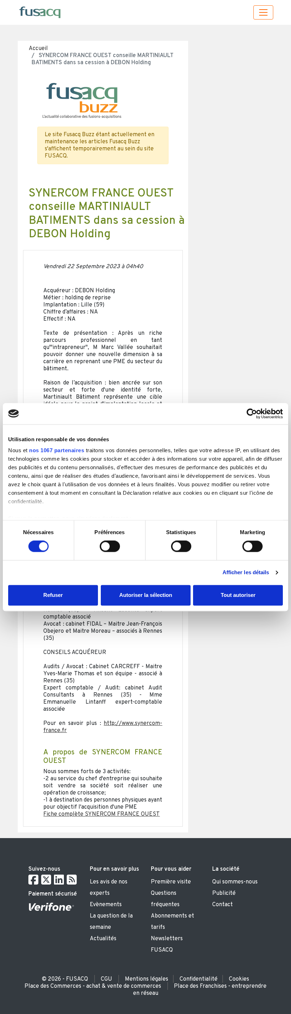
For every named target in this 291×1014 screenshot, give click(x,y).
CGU (106, 979)
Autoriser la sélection (145, 595)
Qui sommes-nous (235, 882)
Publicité (224, 893)
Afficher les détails (246, 573)
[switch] (110, 546)
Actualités (103, 938)
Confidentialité (199, 979)
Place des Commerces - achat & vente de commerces (92, 986)
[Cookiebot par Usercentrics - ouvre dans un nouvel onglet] (252, 413)
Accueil (38, 48)
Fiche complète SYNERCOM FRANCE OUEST (101, 814)
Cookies (239, 979)
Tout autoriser (238, 595)
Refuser (53, 595)
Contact (222, 904)
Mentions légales (146, 979)
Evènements (106, 904)
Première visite (171, 882)
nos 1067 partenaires (56, 450)
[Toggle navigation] (263, 12)
